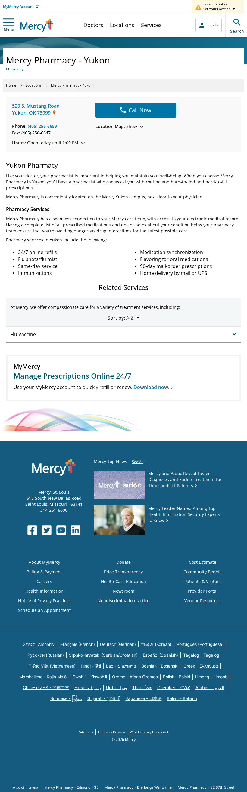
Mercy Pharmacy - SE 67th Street (206, 787)
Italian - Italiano (182, 698)
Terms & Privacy (112, 732)
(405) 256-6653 (42, 126)
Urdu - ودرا (116, 687)
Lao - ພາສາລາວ (121, 665)
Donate (123, 562)
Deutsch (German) (118, 644)
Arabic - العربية (209, 687)
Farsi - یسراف (87, 687)
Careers (44, 581)
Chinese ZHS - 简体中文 (46, 687)
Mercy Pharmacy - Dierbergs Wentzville (138, 787)
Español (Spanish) (160, 655)
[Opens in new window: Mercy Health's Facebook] (32, 530)
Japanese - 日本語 (144, 698)
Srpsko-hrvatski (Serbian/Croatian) (103, 655)
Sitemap (86, 732)
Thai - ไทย (142, 687)
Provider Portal (202, 591)
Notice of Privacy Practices (44, 600)
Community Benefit (202, 572)
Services (151, 25)
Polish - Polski (176, 676)
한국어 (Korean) (156, 644)
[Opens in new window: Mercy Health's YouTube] (61, 530)
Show (116, 126)
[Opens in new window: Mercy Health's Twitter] (47, 530)
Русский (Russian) (45, 655)
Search (237, 31)
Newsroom (123, 591)
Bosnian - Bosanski (159, 665)
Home (11, 85)
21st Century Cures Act (149, 732)
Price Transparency (123, 572)
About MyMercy (44, 562)
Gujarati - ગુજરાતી (103, 698)
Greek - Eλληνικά (200, 665)
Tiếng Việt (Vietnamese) (52, 665)
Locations (122, 25)
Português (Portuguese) (200, 644)
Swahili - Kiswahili (90, 676)
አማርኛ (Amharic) (39, 644)
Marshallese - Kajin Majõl (43, 676)
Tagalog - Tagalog (201, 655)
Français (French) (78, 644)
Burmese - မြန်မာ (66, 698)
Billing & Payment (44, 572)
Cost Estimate (202, 562)
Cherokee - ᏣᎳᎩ (173, 687)
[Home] (36, 25)
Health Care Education (123, 581)
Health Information (44, 591)
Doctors (93, 25)
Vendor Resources (202, 600)
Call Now (140, 110)
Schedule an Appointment (44, 610)
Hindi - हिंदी (91, 665)
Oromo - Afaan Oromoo (135, 676)
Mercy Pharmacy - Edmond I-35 (71, 787)
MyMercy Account (18, 6)
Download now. (151, 387)
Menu (9, 29)
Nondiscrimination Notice (123, 600)
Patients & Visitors (202, 581)
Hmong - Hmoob (211, 676)
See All (137, 461)
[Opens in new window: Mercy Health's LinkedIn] (75, 530)
